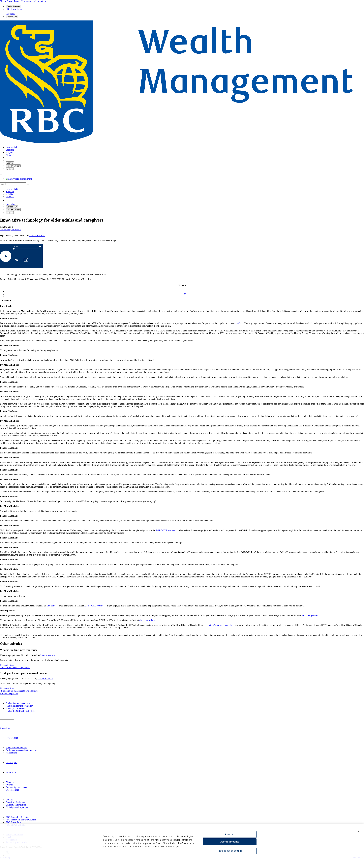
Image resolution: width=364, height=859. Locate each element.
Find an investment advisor (18, 703)
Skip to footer (41, 1)
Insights (9, 194)
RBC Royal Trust (13, 822)
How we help (12, 189)
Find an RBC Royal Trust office (20, 711)
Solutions (10, 191)
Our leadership (12, 790)
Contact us (10, 14)
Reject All (229, 834)
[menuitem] (182, 183)
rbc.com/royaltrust (309, 615)
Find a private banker (15, 708)
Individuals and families (16, 747)
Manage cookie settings (230, 850)
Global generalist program (17, 807)
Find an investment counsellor (19, 706)
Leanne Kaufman (37, 235)
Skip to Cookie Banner (10, 1)
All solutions (11, 753)
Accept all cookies (229, 841)
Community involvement (17, 787)
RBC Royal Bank (14, 9)
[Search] (28, 184)
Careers (9, 799)
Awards (9, 784)
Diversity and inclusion (16, 805)
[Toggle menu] (1, 174)
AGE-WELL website (165, 530)
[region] (182, 841)
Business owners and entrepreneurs (21, 750)
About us (10, 196)
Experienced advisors (15, 802)
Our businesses (13, 6)
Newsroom (11, 772)
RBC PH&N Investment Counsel (21, 819)
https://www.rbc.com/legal (220, 625)
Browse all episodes (9, 693)
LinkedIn (51, 605)
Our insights (11, 762)
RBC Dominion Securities (17, 817)
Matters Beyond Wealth (10, 229)
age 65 (237, 323)
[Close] (358, 831)
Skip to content (28, 1)
